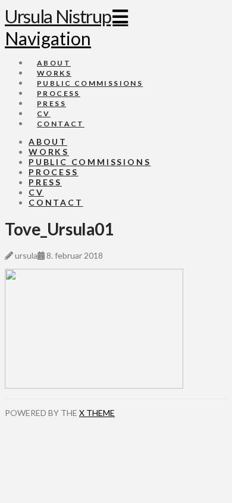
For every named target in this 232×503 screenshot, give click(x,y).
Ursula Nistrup (58, 16)
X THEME (97, 413)
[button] (66, 27)
